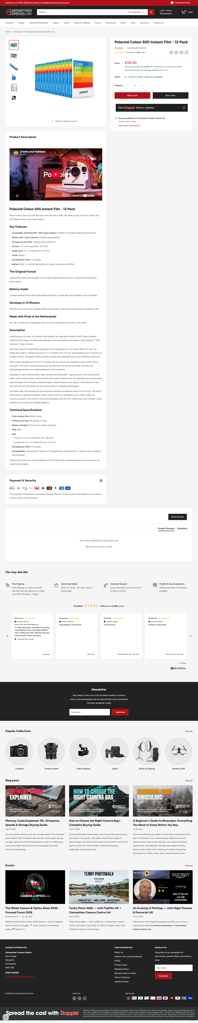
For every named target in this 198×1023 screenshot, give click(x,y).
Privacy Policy (120, 965)
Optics (56, 23)
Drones (98, 23)
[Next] (192, 751)
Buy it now (170, 95)
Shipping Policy (121, 969)
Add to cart (132, 95)
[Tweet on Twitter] (181, 52)
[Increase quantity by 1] (142, 85)
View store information (129, 125)
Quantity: (119, 85)
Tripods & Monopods (38, 23)
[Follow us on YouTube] (84, 998)
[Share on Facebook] (171, 52)
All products (18, 32)
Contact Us (158, 23)
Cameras (9, 23)
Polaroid (119, 48)
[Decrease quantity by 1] (128, 85)
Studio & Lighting (82, 23)
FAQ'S (117, 960)
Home (7, 32)
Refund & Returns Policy (125, 973)
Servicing (144, 23)
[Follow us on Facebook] (74, 998)
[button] (152, 52)
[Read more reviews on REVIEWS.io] (179, 669)
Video (66, 23)
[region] (99, 636)
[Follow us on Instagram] (79, 998)
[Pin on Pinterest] (176, 52)
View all (189, 731)
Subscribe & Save (182, 2)
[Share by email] (186, 52)
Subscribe (120, 712)
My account (165, 13)
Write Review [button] (177, 517)
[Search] (151, 12)
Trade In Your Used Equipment (128, 956)
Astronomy (111, 23)
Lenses (21, 23)
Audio (123, 23)
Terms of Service (122, 977)
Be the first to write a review (99, 546)
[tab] (166, 529)
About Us (118, 952)
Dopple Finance (121, 981)
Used (133, 23)
